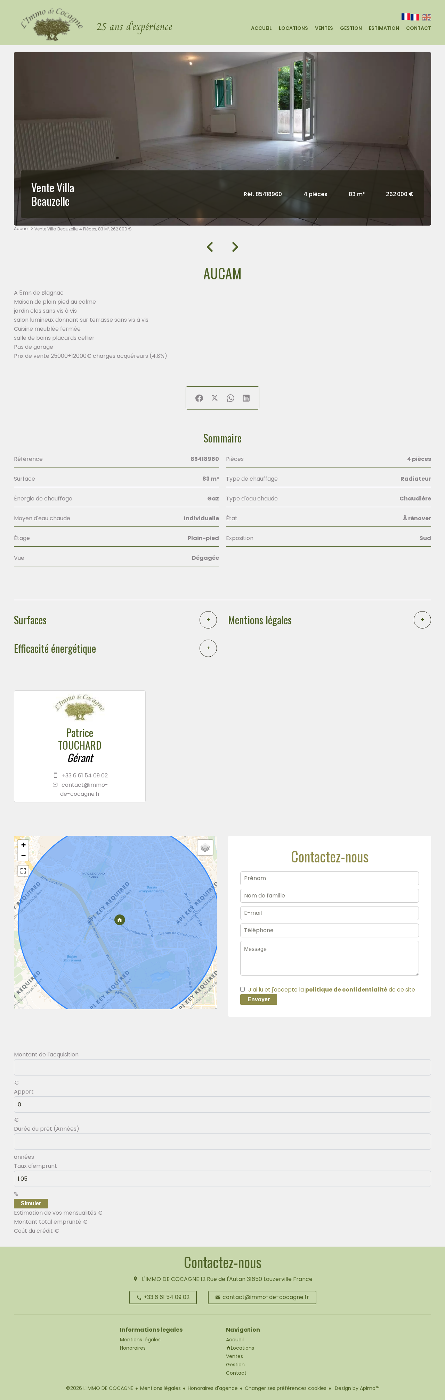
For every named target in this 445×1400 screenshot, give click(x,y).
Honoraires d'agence (213, 1388)
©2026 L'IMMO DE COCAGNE (99, 1388)
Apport (24, 1092)
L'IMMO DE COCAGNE (170, 1279)
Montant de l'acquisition (46, 1055)
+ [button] (23, 845)
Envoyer (259, 999)
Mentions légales (160, 1388)
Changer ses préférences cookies (285, 1388)
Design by (356, 1388)
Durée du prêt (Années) (46, 1129)
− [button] (23, 855)
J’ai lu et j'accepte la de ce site (331, 990)
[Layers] (205, 847)
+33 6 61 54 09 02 (85, 775)
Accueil (22, 228)
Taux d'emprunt (35, 1166)
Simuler (31, 1203)
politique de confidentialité (346, 990)
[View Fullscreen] (23, 871)
